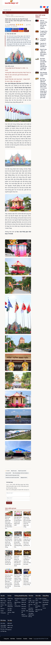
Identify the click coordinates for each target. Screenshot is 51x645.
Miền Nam (3, 602)
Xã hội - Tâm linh (4, 605)
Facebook (19, 638)
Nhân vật (24, 602)
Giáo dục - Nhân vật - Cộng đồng (31, 609)
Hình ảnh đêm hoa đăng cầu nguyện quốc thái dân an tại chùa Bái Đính (17, 561)
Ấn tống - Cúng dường (45, 599)
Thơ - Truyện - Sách (38, 599)
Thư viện (38, 595)
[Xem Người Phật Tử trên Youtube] (44, 7)
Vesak (12, 15)
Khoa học (24, 606)
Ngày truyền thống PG (24, 599)
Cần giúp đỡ (45, 602)
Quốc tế (2, 608)
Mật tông (10, 602)
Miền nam (10, 627)
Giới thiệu (12, 638)
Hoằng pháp (18, 595)
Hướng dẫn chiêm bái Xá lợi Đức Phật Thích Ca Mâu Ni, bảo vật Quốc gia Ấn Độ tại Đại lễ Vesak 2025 (18, 75)
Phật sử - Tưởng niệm (24, 615)
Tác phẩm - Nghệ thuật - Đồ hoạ (31, 615)
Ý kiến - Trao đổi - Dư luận (31, 601)
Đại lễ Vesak (12, 24)
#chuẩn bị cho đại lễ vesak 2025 (12, 477)
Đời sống (24, 604)
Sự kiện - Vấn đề (25, 611)
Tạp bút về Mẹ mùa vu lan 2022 (43, 45)
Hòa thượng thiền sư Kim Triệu (43, 74)
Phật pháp (24, 595)
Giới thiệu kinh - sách (18, 599)
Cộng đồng (45, 595)
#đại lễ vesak (13, 470)
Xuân (29, 598)
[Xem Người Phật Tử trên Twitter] (47, 7)
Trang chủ (7, 15)
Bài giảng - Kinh (38, 606)
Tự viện (10, 620)
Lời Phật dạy (3, 631)
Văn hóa (30, 595)
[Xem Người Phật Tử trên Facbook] (41, 7)
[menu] (5, 12)
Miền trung (10, 625)
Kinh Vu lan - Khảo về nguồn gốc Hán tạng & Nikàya (43, 52)
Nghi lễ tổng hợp (17, 603)
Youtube (25, 638)
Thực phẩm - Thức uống (4, 626)
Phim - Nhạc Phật (38, 603)
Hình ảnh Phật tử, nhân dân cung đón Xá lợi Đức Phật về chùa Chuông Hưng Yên (18, 542)
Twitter (30, 638)
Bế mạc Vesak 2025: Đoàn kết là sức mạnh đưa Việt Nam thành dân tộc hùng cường (27, 579)
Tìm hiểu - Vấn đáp (10, 609)
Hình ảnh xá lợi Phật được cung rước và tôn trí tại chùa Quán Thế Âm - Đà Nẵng (8, 542)
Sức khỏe (3, 623)
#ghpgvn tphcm (24, 477)
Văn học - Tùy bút (31, 605)
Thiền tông (10, 598)
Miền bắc (10, 623)
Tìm (47, 10)
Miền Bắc (3, 598)
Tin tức (3, 595)
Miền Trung (3, 600)
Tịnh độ (9, 600)
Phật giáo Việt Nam (38, 610)
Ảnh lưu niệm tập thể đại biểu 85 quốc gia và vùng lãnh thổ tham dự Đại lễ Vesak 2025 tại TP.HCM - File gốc (8, 581)
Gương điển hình (45, 605)
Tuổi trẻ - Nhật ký (11, 613)
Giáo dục (24, 608)
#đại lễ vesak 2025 (22, 470)
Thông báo (3, 612)
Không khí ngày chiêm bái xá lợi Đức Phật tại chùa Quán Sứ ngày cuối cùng (27, 522)
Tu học (9, 595)
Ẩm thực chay (4, 629)
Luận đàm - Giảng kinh (10, 605)
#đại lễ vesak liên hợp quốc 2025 (12, 475)
